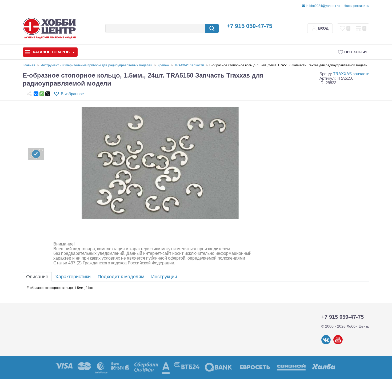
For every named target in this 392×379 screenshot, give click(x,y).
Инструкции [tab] (164, 276)
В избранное (72, 93)
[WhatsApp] (41, 93)
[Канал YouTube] (338, 343)
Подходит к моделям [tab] (121, 276)
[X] (47, 93)
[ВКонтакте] (36, 93)
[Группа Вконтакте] (326, 343)
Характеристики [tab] (73, 276)
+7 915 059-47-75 (249, 26)
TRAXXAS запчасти (351, 73)
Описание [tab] (37, 276)
